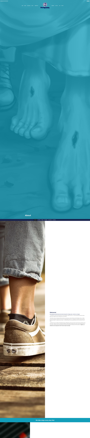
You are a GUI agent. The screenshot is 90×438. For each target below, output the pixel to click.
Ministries (36, 5)
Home (22, 5)
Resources (28, 5)
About (25, 5)
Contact (56, 5)
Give (59, 5)
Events (62, 5)
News (32, 5)
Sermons (53, 5)
